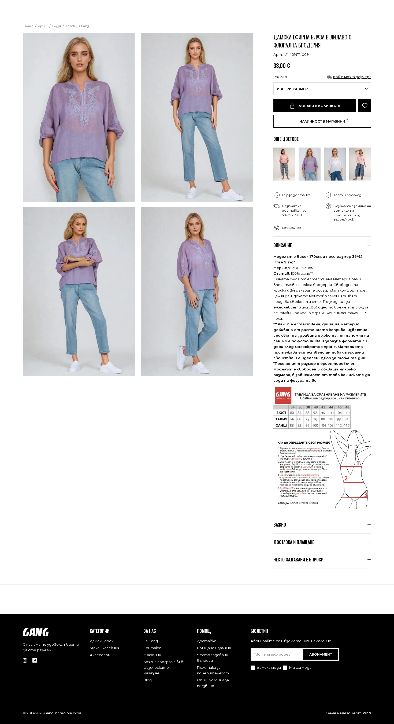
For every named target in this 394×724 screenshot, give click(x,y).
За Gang (150, 641)
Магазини (152, 655)
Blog (147, 680)
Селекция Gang (77, 26)
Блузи (56, 26)
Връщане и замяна (214, 648)
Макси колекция (104, 648)
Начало (28, 26)
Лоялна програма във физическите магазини (163, 667)
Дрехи (42, 26)
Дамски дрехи (103, 641)
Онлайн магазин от (348, 713)
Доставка (206, 641)
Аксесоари (100, 655)
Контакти (153, 648)
